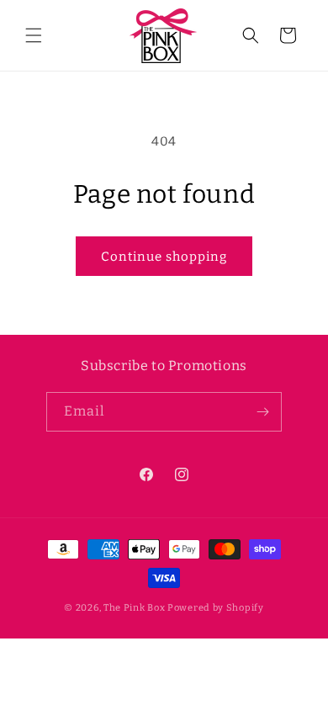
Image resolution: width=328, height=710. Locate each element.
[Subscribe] (262, 412)
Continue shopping (164, 256)
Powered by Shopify (215, 607)
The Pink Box (134, 607)
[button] (33, 35)
